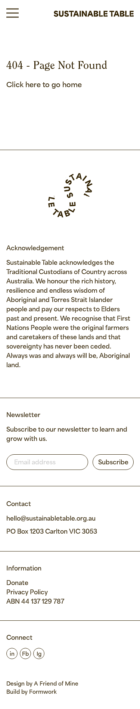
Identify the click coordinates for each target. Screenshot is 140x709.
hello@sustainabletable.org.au (51, 519)
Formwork (43, 692)
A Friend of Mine (56, 684)
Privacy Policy (27, 592)
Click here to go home (44, 85)
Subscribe (113, 463)
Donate (17, 583)
